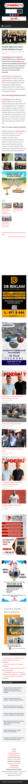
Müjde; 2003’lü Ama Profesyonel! (16, 236)
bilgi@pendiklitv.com (14, 755)
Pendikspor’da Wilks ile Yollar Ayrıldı (11, 505)
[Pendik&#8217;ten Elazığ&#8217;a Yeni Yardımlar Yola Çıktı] (18, 205)
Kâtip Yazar (15, 52)
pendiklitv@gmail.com (14, 753)
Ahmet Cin (18, 99)
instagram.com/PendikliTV (14, 763)
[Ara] (19, 11)
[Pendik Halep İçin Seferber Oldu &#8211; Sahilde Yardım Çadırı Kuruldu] (7, 218)
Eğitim (3, 80)
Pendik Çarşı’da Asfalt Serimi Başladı (11, 423)
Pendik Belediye (6, 99)
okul (22, 61)
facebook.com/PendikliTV (14, 759)
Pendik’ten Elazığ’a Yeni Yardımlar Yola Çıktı (18, 210)
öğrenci (18, 61)
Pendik (12, 95)
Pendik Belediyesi (7, 57)
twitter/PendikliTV (14, 767)
